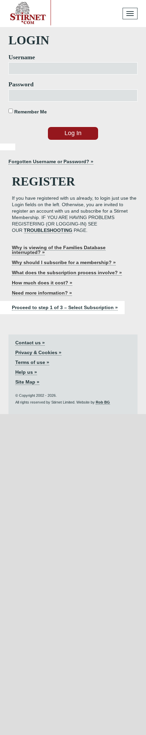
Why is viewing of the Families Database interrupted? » (59, 250)
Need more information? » (42, 293)
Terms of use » (32, 362)
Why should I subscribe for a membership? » (64, 262)
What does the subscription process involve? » (67, 272)
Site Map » (27, 382)
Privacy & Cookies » (38, 352)
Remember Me (30, 111)
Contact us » (30, 342)
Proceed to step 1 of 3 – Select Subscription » (65, 307)
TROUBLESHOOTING (48, 230)
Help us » (26, 372)
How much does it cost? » (42, 282)
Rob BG (103, 402)
